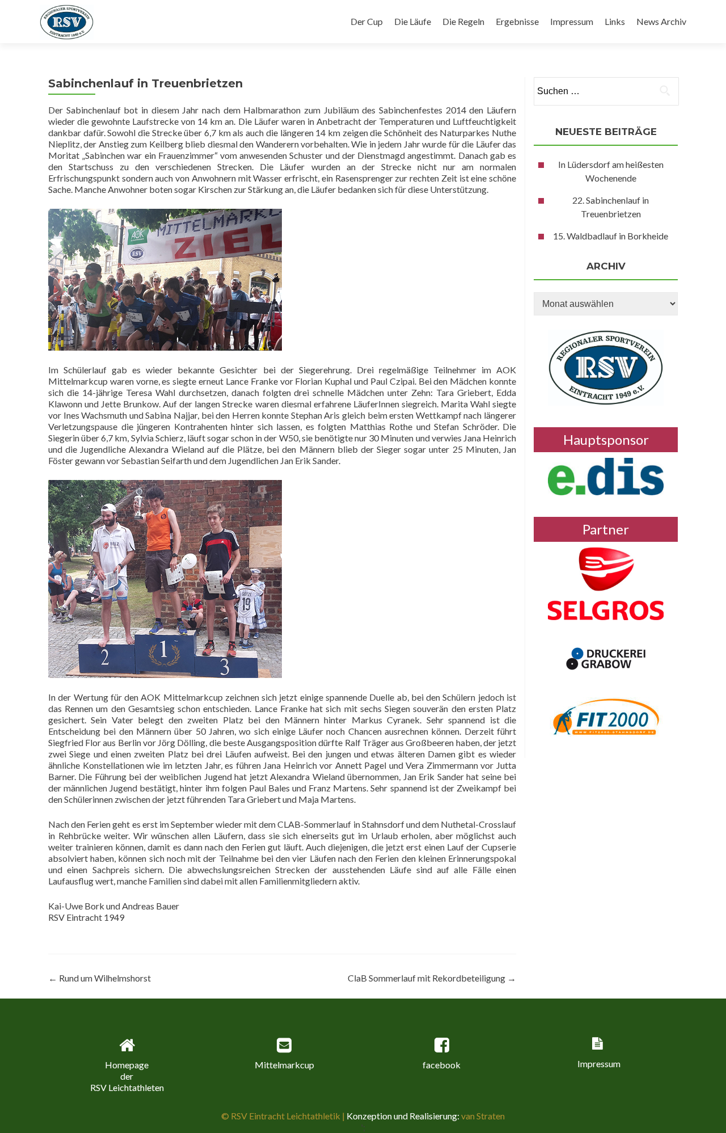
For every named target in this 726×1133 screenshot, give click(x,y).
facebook (442, 1064)
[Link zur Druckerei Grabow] (606, 657)
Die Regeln (463, 21)
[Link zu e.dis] (606, 475)
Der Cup (367, 21)
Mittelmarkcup (284, 1064)
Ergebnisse (517, 21)
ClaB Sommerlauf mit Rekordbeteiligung (432, 977)
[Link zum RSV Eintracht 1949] (606, 366)
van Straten (482, 1115)
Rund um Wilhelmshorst (99, 977)
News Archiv (661, 21)
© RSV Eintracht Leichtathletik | (284, 1115)
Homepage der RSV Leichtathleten (127, 1076)
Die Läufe (412, 21)
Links (615, 21)
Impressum (571, 21)
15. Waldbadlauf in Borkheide (610, 235)
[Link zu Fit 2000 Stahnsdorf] (606, 715)
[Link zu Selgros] (606, 582)
